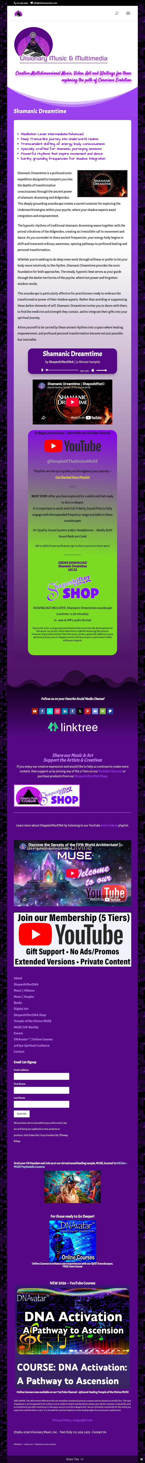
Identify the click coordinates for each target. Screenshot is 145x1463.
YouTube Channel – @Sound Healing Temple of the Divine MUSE (93, 1392)
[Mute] (93, 370)
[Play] (42, 370)
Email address (21, 1070)
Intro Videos (109, 825)
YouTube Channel (110, 771)
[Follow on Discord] (95, 711)
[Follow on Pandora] (110, 711)
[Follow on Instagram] (57, 711)
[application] (72, 370)
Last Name (19, 1098)
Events (18, 1033)
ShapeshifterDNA (26, 984)
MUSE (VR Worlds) (26, 1027)
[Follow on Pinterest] (88, 711)
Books (18, 1003)
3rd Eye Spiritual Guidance (32, 1045)
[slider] (100, 370)
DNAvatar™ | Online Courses (33, 1039)
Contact (19, 1051)
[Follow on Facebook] (42, 711)
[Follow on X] (80, 711)
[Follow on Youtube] (35, 711)
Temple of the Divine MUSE (32, 1021)
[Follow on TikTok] (50, 711)
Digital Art (21, 1009)
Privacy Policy (61, 1420)
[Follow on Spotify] (103, 711)
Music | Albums (24, 990)
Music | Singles (24, 997)
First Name (19, 1084)
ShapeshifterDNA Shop (91, 776)
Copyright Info (83, 1420)
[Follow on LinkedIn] (65, 711)
